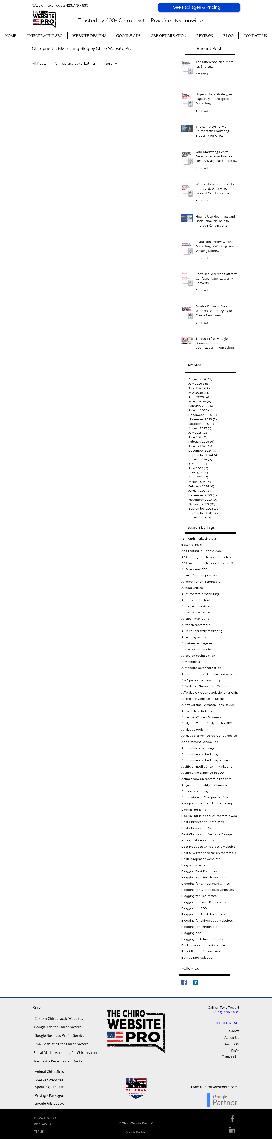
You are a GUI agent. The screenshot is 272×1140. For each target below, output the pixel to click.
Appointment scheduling (199, 754)
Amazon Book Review (219, 705)
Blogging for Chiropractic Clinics (205, 883)
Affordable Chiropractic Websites (206, 686)
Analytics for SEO (219, 723)
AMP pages (189, 680)
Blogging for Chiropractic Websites (207, 890)
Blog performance (194, 865)
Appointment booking (197, 748)
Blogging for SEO (194, 908)
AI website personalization (201, 668)
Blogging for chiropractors (200, 927)
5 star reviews (191, 545)
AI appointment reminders (200, 581)
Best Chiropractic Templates (202, 822)
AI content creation (195, 606)
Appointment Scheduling (199, 742)
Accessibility (210, 680)
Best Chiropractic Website (201, 828)
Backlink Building (219, 803)
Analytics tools (192, 729)
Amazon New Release (197, 711)
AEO (230, 563)
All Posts (39, 63)
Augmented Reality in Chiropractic (206, 785)
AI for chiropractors (195, 625)
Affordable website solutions (203, 699)
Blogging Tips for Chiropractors (204, 877)
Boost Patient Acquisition (200, 951)
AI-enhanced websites (223, 674)
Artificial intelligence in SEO (202, 773)
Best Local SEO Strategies (200, 840)
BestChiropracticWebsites (201, 859)
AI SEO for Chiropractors (199, 575)
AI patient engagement (198, 643)
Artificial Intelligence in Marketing (206, 766)
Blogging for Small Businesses (204, 914)
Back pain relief (192, 803)
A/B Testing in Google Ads (201, 551)
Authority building (194, 791)
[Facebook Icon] (232, 1118)
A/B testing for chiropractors (202, 563)
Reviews (233, 1031)
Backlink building (193, 809)
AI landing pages (193, 637)
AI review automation (197, 649)
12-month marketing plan (199, 538)
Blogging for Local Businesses (203, 902)
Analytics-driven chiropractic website (209, 736)
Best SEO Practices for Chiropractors (208, 853)
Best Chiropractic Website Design (206, 834)
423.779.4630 (77, 5)
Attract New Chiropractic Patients (206, 779)
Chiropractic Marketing (75, 63)
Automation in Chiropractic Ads (204, 797)
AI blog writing (192, 588)
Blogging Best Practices (199, 871)
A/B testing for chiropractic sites (206, 557)
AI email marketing (195, 618)
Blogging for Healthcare (199, 896)
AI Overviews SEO (194, 569)
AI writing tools (192, 674)
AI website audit (193, 662)
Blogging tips (191, 933)
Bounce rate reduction (197, 957)
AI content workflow (195, 612)
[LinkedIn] (195, 982)
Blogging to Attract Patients (202, 939)
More (108, 63)
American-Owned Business (201, 717)
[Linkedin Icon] (232, 1129)
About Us (231, 1037)
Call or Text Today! (223, 1007)
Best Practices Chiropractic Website (208, 846)
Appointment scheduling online (204, 760)
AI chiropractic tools (196, 600)
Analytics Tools (192, 723)
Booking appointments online (203, 945)
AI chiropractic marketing (200, 594)
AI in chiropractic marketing (201, 631)
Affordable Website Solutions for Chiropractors (210, 692)
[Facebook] (184, 982)
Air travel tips (191, 705)
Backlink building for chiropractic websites (210, 816)
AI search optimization (198, 655)
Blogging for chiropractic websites (207, 920)
